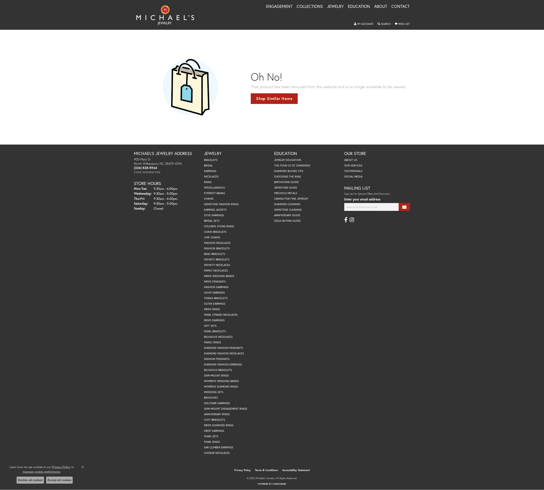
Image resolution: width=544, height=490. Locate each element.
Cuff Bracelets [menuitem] (214, 420)
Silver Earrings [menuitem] (214, 303)
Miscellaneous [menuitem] (214, 187)
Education (359, 6)
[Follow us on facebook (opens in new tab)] (345, 219)
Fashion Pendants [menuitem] (217, 359)
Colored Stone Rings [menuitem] (219, 226)
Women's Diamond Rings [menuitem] (221, 386)
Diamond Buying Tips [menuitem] (288, 171)
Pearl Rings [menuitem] (212, 442)
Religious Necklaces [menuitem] (218, 337)
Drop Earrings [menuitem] (214, 431)
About (380, 6)
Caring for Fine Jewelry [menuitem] (291, 198)
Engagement (279, 6)
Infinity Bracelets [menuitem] (216, 259)
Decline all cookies (30, 480)
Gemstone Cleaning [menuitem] (288, 210)
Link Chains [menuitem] (212, 237)
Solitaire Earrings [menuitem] (217, 403)
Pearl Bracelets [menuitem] (215, 331)
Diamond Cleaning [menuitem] (287, 204)
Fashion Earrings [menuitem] (216, 287)
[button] (363, 24)
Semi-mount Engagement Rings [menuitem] (225, 408)
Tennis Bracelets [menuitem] (216, 298)
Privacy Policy (242, 470)
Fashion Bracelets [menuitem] (217, 248)
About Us (350, 160)
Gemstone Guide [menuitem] (285, 187)
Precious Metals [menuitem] (285, 193)
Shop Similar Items (274, 98)
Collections (310, 6)
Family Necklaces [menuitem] (216, 270)
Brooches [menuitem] (211, 397)
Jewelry (335, 6)
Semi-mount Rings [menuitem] (216, 375)
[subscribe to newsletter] (404, 207)
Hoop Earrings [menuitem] (214, 292)
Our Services (353, 165)
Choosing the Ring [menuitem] (287, 176)
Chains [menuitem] (209, 198)
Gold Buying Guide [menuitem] (287, 221)
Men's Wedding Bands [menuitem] (219, 276)
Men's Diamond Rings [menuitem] (218, 425)
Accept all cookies (59, 480)
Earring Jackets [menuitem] (215, 210)
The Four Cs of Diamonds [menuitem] (292, 165)
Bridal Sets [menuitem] (212, 221)
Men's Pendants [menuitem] (215, 281)
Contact (400, 6)
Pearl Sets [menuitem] (211, 436)
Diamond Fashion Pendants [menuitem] (223, 348)
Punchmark (279, 484)
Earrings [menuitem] (210, 171)
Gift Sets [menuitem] (210, 326)
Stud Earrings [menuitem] (214, 215)
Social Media (353, 176)
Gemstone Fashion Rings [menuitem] (221, 204)
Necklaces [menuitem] (211, 176)
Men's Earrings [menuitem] (214, 320)
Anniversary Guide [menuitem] (287, 215)
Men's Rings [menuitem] (212, 309)
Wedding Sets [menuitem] (213, 392)
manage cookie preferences (41, 471)
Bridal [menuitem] (208, 165)
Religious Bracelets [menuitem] (218, 370)
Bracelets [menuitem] (211, 160)
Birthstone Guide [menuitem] (286, 182)
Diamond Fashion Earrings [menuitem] (223, 364)
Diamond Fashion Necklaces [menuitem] (224, 353)
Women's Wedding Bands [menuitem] (221, 381)
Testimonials (353, 171)
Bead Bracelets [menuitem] (214, 254)
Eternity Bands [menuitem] (214, 193)
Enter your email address (362, 199)
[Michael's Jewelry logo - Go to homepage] (167, 15)
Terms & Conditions (266, 470)
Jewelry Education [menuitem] (287, 160)
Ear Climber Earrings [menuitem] (218, 447)
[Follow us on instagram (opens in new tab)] (352, 219)
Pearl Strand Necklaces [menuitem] (221, 315)
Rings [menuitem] (208, 182)
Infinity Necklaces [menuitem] (217, 265)
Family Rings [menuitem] (212, 342)
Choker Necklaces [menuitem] (217, 453)
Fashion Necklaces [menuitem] (217, 243)
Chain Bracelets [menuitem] (215, 232)
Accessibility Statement (296, 470)
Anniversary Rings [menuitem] (217, 414)
